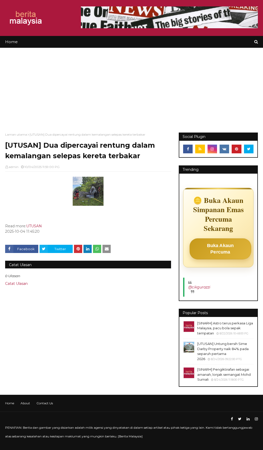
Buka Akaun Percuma (220, 249)
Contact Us (44, 403)
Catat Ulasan (16, 283)
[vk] (224, 149)
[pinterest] (236, 149)
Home (9, 403)
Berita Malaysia (130, 436)
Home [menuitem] (11, 41)
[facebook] (188, 149)
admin (13, 167)
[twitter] (248, 149)
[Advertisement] (131, 86)
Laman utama (16, 134)
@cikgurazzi (199, 287)
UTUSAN (34, 226)
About (25, 403)
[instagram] (212, 149)
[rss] (200, 149)
